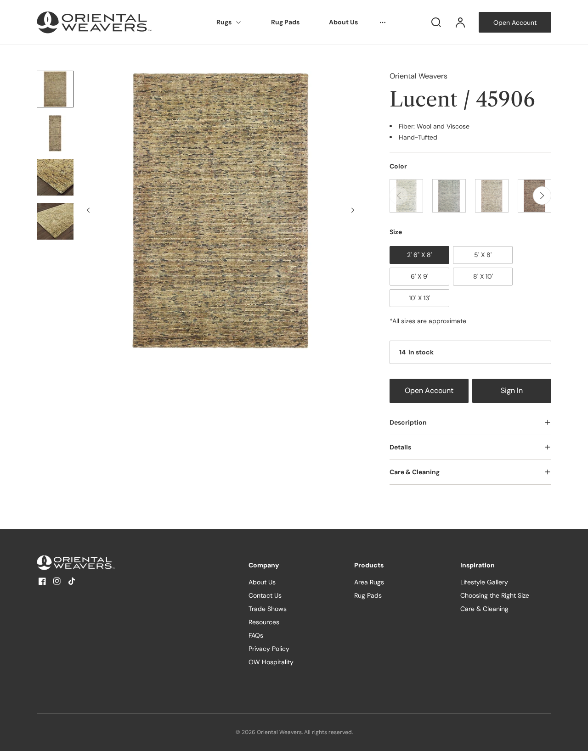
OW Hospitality (271, 662)
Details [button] (400, 447)
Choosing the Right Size (494, 595)
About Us (343, 22)
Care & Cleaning (484, 609)
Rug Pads (285, 22)
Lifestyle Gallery (484, 582)
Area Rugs (369, 582)
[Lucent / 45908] (492, 196)
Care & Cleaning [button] (415, 472)
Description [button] (408, 422)
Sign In (512, 391)
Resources (264, 622)
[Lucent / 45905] (449, 196)
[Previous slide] (88, 210)
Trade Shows (268, 609)
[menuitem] (229, 22)
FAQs (256, 635)
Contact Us (265, 595)
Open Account (429, 391)
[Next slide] (352, 210)
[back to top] (573, 736)
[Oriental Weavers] (94, 562)
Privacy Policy (269, 649)
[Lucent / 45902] (406, 196)
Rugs (224, 22)
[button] (542, 195)
